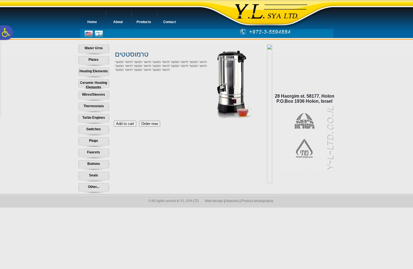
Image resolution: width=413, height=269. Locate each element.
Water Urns (94, 48)
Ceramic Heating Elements (93, 85)
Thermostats (93, 106)
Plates (93, 60)
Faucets (93, 152)
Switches (93, 129)
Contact (169, 22)
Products (144, 22)
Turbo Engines (93, 118)
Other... (93, 187)
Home (92, 22)
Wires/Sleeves (93, 95)
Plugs (93, 141)
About (118, 22)
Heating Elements (94, 71)
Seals (93, 175)
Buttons (93, 164)
